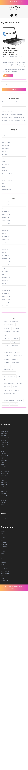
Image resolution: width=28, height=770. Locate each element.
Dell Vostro (5, 151)
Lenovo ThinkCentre (7, 173)
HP (1, 558)
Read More (9, 76)
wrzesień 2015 (6, 299)
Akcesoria (5, 132)
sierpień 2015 (5, 302)
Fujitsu (4, 158)
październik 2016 (6, 261)
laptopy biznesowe (18, 355)
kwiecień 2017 (6, 246)
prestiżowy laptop (8, 390)
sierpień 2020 (5, 201)
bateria (5, 321)
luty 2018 (4, 233)
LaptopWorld (14, 7)
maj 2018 (4, 227)
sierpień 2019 (5, 217)
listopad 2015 (6, 293)
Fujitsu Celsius (7, 338)
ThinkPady (19, 400)
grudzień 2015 (6, 290)
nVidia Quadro (7, 386)
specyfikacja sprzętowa (9, 393)
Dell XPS (4, 154)
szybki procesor (7, 397)
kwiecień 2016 (6, 277)
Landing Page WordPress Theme (13, 586)
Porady (4, 186)
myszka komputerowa (9, 383)
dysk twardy (16, 331)
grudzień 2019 (6, 208)
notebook (19, 383)
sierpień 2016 (5, 268)
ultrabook (6, 404)
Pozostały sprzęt (6, 189)
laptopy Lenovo (15, 362)
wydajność (13, 404)
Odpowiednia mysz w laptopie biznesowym (13, 117)
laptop (17, 348)
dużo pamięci (7, 331)
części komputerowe (8, 324)
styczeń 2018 (6, 236)
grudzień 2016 (6, 258)
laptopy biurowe (7, 355)
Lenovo (14, 366)
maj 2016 (4, 274)
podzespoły (16, 386)
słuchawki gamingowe (9, 400)
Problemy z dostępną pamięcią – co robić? (13, 120)
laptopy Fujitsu (15, 359)
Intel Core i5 (6, 342)
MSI (3, 183)
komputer (6, 345)
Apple (3, 136)
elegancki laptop (7, 335)
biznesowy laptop (14, 321)
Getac (4, 161)
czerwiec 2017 (6, 239)
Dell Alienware (6, 142)
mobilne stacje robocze (9, 376)
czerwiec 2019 (6, 220)
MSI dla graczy (7, 379)
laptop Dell (17, 352)
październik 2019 (6, 214)
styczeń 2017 (6, 255)
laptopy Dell (6, 359)
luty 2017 (4, 252)
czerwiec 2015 (6, 309)
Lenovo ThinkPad (6, 177)
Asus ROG (5, 139)
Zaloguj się (3, 518)
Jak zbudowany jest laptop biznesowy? (12, 114)
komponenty (15, 342)
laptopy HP (6, 362)
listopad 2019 (6, 211)
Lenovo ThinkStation (7, 180)
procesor (17, 390)
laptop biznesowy (8, 352)
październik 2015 (6, 296)
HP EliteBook (5, 164)
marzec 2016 (5, 280)
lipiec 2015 (5, 306)
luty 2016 (4, 283)
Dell (17, 324)
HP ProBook (5, 167)
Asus (2, 536)
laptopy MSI (6, 366)
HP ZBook (4, 170)
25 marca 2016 (8, 56)
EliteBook (17, 335)
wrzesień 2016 (6, 264)
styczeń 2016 (6, 287)
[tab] (11, 15)
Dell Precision (6, 148)
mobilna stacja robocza (9, 373)
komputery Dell (15, 345)
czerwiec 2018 (6, 223)
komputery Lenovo (8, 348)
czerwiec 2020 (6, 205)
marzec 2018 (5, 230)
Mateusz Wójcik (18, 56)
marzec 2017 (5, 249)
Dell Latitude (5, 145)
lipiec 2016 (5, 271)
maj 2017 (4, 242)
